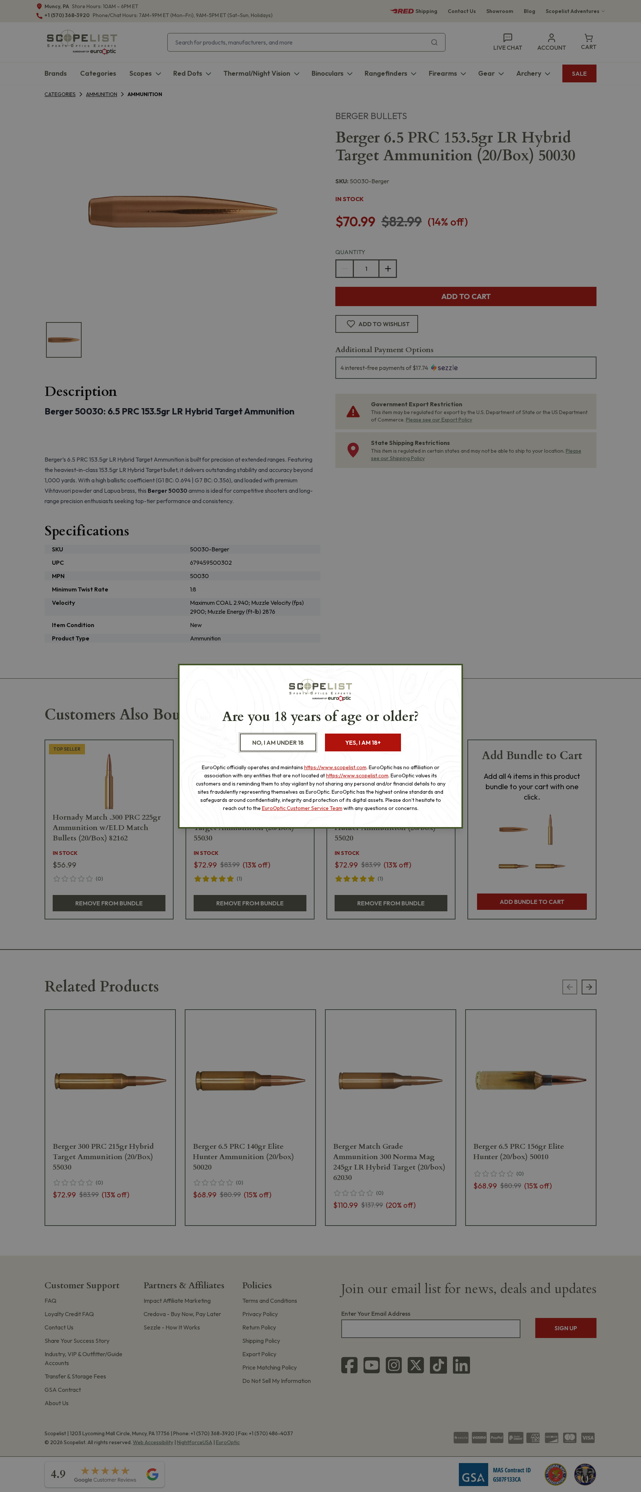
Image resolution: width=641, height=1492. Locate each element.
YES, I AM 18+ (363, 742)
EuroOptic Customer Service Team (302, 808)
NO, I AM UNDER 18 (278, 742)
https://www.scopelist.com (335, 767)
